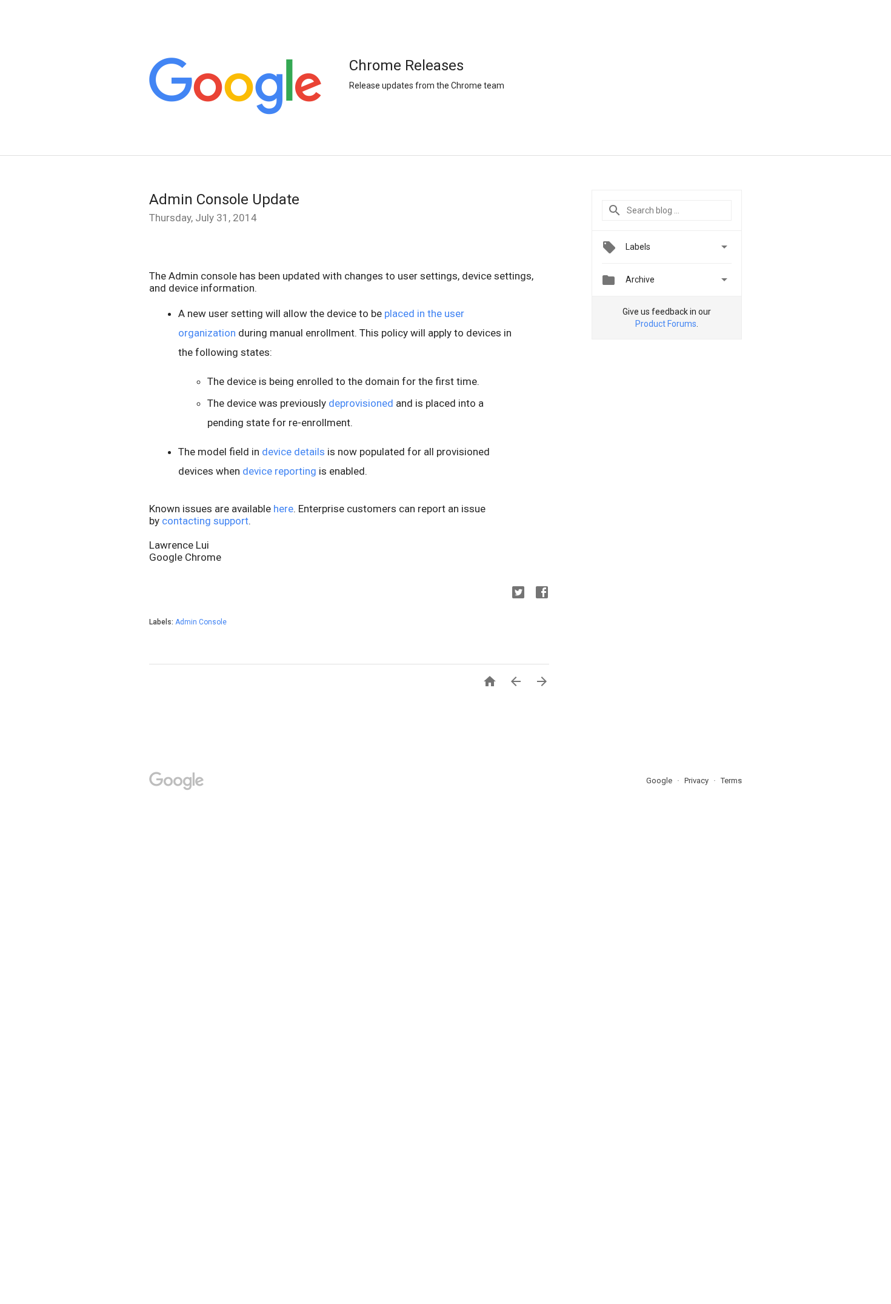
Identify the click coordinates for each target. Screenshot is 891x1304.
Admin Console (201, 622)
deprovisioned (361, 403)
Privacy (697, 780)
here (283, 509)
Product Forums (665, 324)
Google (660, 780)
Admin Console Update (224, 199)
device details (293, 452)
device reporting (279, 471)
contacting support (205, 521)
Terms (731, 780)
